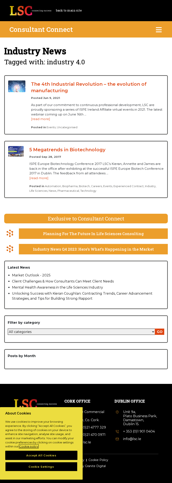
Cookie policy (28, 446)
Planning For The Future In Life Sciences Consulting (93, 233)
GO (160, 332)
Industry (150, 186)
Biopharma (70, 186)
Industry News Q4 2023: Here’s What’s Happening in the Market (93, 249)
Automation (53, 186)
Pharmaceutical (68, 190)
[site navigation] (159, 29)
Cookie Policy (98, 460)
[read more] (40, 119)
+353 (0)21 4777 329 (89, 427)
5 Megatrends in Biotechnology (67, 150)
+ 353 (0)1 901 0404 (139, 431)
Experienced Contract (128, 186)
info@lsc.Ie (132, 439)
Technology (88, 190)
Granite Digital (95, 466)
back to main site (69, 10)
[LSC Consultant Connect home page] (30, 10)
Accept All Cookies (41, 455)
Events (51, 127)
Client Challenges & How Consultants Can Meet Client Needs (63, 281)
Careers (96, 186)
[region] (41, 443)
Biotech (84, 186)
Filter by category (24, 323)
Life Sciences (38, 190)
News (52, 190)
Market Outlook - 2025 (31, 275)
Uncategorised (67, 127)
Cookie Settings (41, 466)
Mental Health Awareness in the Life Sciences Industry (57, 287)
